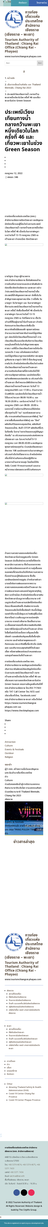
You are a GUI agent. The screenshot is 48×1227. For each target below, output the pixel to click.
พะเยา (9, 1025)
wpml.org (24, 1223)
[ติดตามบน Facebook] (16, 1192)
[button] (24, 1134)
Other (10, 1084)
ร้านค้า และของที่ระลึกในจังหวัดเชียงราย (24, 1003)
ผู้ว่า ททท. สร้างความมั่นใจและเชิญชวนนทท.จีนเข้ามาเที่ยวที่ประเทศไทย (22, 853)
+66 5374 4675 (29, 1164)
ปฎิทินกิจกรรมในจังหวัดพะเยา (20, 1042)
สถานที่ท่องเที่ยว (15, 993)
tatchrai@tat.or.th (17, 1176)
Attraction (10, 742)
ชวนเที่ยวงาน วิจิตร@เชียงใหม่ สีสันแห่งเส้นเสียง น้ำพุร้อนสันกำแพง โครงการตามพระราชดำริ (23, 912)
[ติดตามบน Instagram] (31, 1192)
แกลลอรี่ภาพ (12, 1070)
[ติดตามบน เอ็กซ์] (24, 1192)
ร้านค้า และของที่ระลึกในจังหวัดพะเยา (23, 1038)
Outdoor (9, 753)
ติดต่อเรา (10, 1074)
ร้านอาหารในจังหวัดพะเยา (19, 1035)
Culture (9, 745)
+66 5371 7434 (16, 1172)
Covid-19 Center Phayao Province (24, 1100)
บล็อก (9, 1067)
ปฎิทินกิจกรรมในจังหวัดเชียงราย (21, 1006)
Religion (9, 757)
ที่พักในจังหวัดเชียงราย (17, 997)
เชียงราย (10, 990)
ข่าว (8, 1064)
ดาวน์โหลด (11, 1061)
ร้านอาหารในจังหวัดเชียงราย (20, 1000)
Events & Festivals (14, 749)
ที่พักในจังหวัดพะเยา (16, 1032)
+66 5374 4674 (15, 1164)
